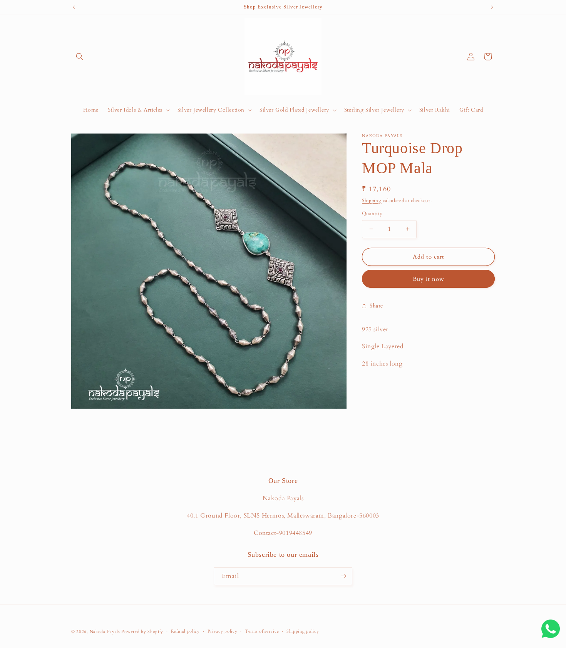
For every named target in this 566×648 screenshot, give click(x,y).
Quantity (372, 213)
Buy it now (428, 279)
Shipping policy (302, 631)
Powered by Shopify (142, 632)
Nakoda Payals (105, 632)
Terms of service (262, 631)
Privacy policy (223, 631)
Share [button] (376, 305)
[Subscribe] (343, 576)
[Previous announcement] (73, 7)
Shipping (372, 200)
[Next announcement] (492, 7)
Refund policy (185, 631)
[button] (79, 56)
